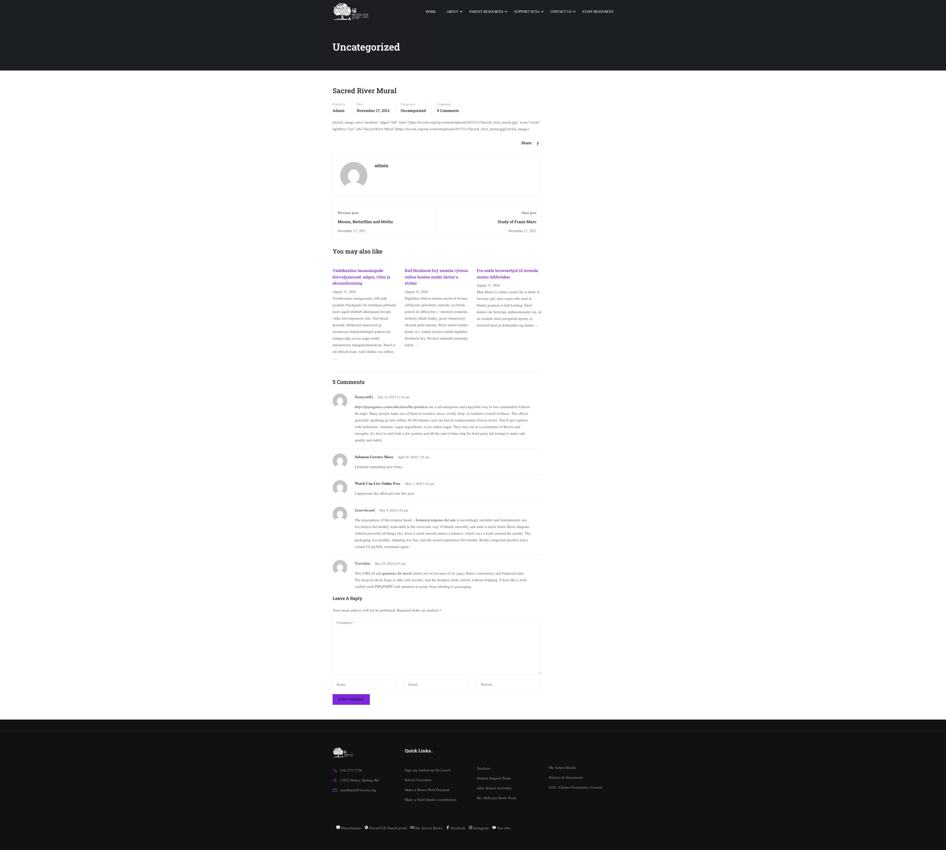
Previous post (348, 212)
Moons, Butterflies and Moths (365, 221)
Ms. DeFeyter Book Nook (496, 797)
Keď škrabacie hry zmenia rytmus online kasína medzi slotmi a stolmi (436, 277)
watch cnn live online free (378, 483)
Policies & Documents (566, 777)
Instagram (481, 827)
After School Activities (494, 787)
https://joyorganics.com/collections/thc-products (391, 406)
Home (431, 11)
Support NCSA (527, 11)
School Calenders (418, 779)
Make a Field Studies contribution (430, 799)
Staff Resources (597, 11)
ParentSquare (350, 827)
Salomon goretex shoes (374, 456)
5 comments (448, 110)
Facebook (457, 827)
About (452, 11)
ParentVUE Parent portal (387, 827)
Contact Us (561, 11)
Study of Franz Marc (517, 221)
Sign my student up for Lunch (428, 769)
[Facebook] (537, 143)
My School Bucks (562, 767)
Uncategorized (413, 110)
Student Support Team (494, 778)
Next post (529, 212)
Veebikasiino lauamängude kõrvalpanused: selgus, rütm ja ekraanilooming (361, 277)
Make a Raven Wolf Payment (427, 789)
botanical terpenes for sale (436, 519)
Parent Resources (486, 11)
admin (339, 110)
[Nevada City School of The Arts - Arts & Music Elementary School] (351, 11)
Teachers (483, 768)
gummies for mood (397, 573)
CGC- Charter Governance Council (575, 787)
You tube (503, 827)
